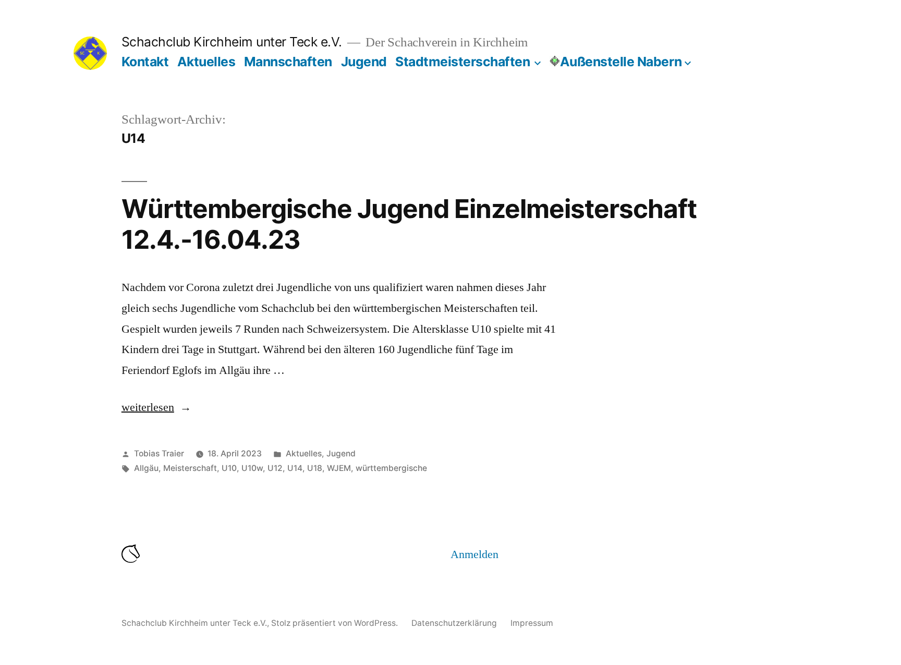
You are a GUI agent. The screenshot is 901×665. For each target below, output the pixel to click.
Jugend (364, 61)
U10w (252, 468)
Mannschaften (288, 61)
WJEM (339, 468)
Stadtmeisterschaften (462, 61)
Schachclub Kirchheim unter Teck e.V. (231, 42)
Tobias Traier (159, 453)
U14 (294, 468)
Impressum (531, 623)
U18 (314, 468)
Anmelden (474, 554)
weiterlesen (156, 407)
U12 (275, 468)
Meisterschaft (190, 468)
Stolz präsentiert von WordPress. (335, 623)
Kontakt (145, 61)
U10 (229, 468)
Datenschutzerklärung (454, 623)
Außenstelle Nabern (620, 61)
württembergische (391, 468)
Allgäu (146, 468)
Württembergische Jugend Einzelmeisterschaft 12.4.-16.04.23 (409, 224)
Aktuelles (206, 61)
